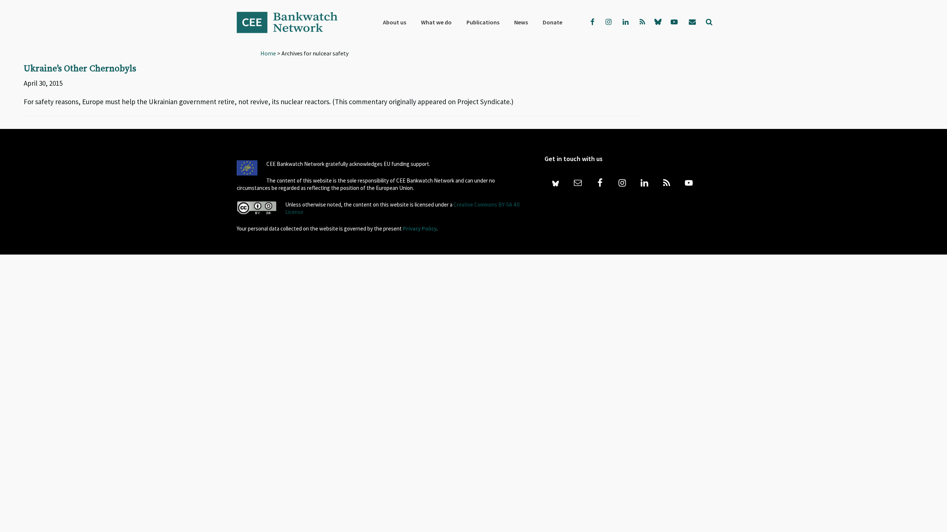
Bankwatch (292, 22)
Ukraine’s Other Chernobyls (80, 68)
